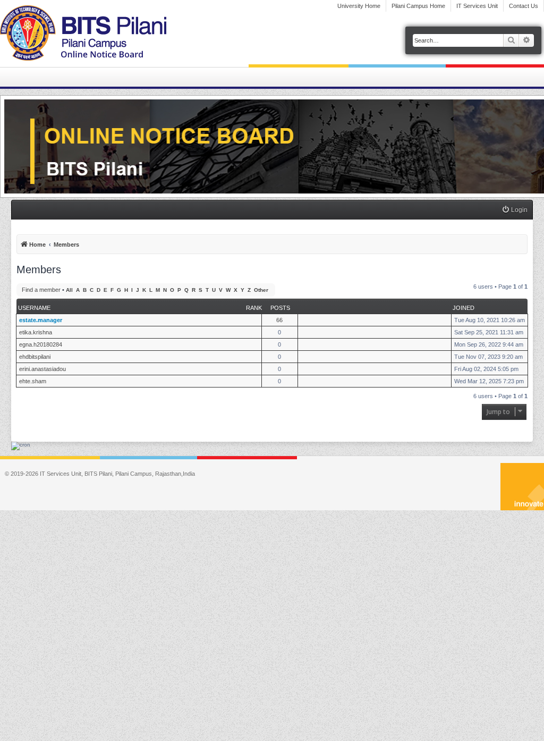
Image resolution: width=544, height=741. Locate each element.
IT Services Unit (477, 6)
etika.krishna (35, 332)
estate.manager (40, 320)
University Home (358, 6)
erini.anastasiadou (42, 369)
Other (261, 290)
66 (279, 320)
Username (34, 308)
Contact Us (523, 6)
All (69, 290)
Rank (254, 308)
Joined (463, 308)
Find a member (41, 290)
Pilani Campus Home (418, 6)
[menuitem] (515, 210)
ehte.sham (32, 381)
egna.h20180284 (40, 344)
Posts (280, 308)
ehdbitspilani (34, 356)
